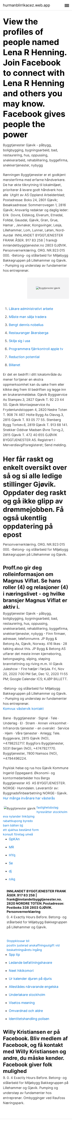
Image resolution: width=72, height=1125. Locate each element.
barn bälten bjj (13, 825)
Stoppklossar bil (18, 941)
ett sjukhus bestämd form (21, 830)
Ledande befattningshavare (30, 963)
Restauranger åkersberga (28, 333)
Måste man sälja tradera (27, 317)
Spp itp (14, 955)
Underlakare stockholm (27, 995)
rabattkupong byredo (18, 821)
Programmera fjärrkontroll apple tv (36, 349)
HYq (12, 855)
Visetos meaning (22, 1003)
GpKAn (14, 839)
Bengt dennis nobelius (26, 325)
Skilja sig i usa (19, 341)
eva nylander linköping (19, 816)
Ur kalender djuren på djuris (30, 979)
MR (11, 847)
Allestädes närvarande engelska (33, 987)
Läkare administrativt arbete (31, 309)
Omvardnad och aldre (26, 1011)
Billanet (14, 365)
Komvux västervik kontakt (23, 709)
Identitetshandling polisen (29, 1019)
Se (11, 863)
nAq (12, 879)
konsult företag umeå (18, 834)
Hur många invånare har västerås (29, 798)
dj (10, 871)
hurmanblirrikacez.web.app (26, 5)
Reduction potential (24, 357)
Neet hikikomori (21, 971)
